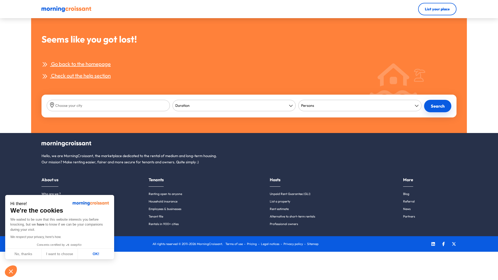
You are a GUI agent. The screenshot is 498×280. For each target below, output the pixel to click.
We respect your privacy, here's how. (35, 237)
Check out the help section (80, 75)
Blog (406, 194)
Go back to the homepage (80, 64)
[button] (11, 271)
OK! (96, 254)
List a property (280, 201)
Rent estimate (279, 209)
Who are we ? (51, 194)
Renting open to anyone (165, 194)
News (407, 209)
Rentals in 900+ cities (164, 224)
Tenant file (156, 216)
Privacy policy (293, 244)
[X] (454, 244)
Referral (409, 201)
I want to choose (59, 254)
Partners (409, 216)
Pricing (252, 244)
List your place (437, 9)
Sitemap (313, 244)
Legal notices (270, 244)
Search (438, 106)
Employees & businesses (165, 209)
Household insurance (163, 201)
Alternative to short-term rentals (292, 216)
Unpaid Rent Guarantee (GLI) (290, 194)
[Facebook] (443, 244)
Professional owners (284, 224)
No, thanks (23, 254)
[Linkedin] (433, 244)
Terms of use (234, 244)
